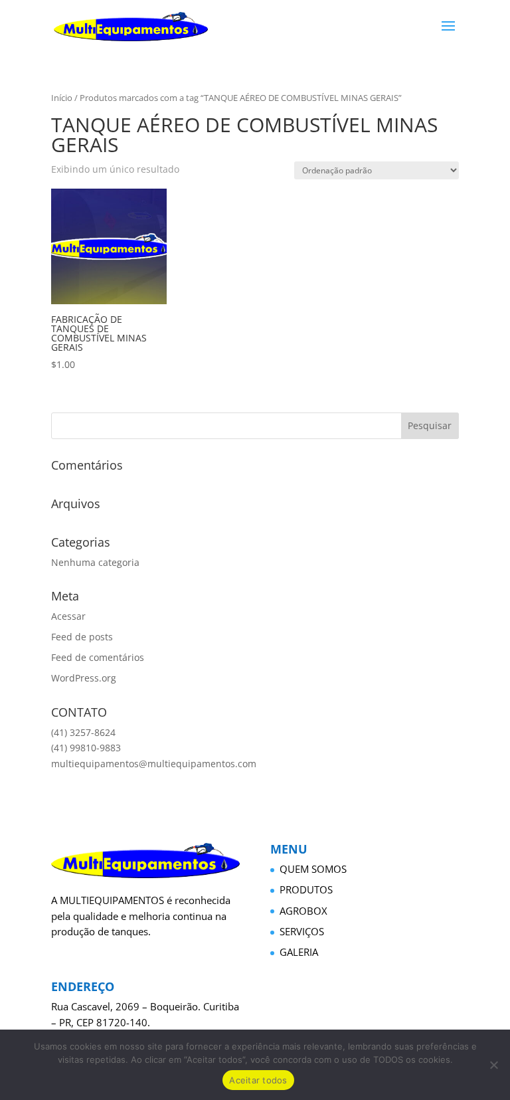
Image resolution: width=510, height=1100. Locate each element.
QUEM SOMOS (313, 868)
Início (61, 98)
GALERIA (299, 952)
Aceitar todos (258, 1080)
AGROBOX (303, 910)
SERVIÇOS (302, 931)
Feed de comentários (97, 657)
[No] (493, 1064)
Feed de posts (82, 636)
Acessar (68, 616)
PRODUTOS (306, 889)
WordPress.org (83, 678)
